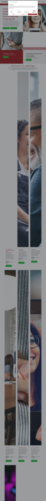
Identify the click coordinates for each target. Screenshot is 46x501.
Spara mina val (23, 14)
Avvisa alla (13, 14)
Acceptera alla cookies (32, 14)
